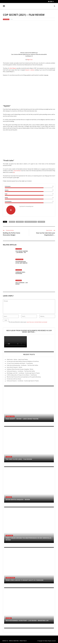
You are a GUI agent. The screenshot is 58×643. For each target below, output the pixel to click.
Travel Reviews (9, 535)
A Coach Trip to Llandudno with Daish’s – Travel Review (20, 363)
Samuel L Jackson (29, 70)
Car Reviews (8, 497)
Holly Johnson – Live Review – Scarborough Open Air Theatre (21, 284)
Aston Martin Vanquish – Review (14, 367)
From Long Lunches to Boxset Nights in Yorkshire (24, 580)
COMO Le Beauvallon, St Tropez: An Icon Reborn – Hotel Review (22, 375)
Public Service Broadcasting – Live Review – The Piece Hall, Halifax (22, 365)
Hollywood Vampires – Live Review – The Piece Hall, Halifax (21, 252)
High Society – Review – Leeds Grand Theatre (17, 359)
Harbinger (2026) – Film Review (20, 272)
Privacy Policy (23, 640)
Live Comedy (8, 618)
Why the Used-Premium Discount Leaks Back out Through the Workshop (24, 377)
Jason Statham (17, 170)
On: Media (45, 640)
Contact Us (5, 640)
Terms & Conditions (14, 640)
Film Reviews (6, 19)
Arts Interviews (19, 259)
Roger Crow (29, 59)
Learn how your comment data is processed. (37, 322)
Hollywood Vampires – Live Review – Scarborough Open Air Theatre (23, 380)
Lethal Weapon (12, 68)
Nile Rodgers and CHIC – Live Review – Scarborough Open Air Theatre (23, 373)
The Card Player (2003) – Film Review (19, 459)
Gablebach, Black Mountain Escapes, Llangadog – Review (20, 369)
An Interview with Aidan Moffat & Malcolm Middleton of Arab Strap (23, 361)
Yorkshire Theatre (10, 416)
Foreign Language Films (30, 221)
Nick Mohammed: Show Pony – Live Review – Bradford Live (27, 620)
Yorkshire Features (10, 577)
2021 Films (12, 221)
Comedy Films (20, 221)
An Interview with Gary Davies (14, 378)
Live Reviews (18, 248)
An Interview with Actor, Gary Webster (21, 262)
